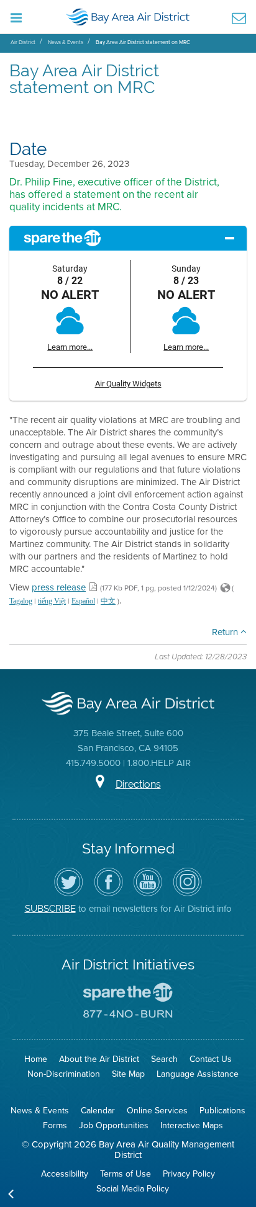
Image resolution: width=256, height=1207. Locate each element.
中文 (108, 601)
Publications (222, 1110)
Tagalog (20, 601)
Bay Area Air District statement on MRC (143, 42)
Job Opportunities (114, 1125)
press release (59, 587)
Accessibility (64, 1173)
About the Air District (99, 1059)
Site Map (128, 1073)
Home (35, 1059)
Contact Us (211, 1059)
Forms (55, 1125)
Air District (23, 42)
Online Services (157, 1110)
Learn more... (70, 347)
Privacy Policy (189, 1173)
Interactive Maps (191, 1125)
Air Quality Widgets (128, 384)
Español (83, 601)
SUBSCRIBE (50, 908)
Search (164, 1059)
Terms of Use (125, 1173)
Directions (138, 784)
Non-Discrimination (63, 1073)
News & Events (65, 42)
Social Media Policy (132, 1188)
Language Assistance (198, 1073)
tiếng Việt (52, 601)
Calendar (98, 1110)
